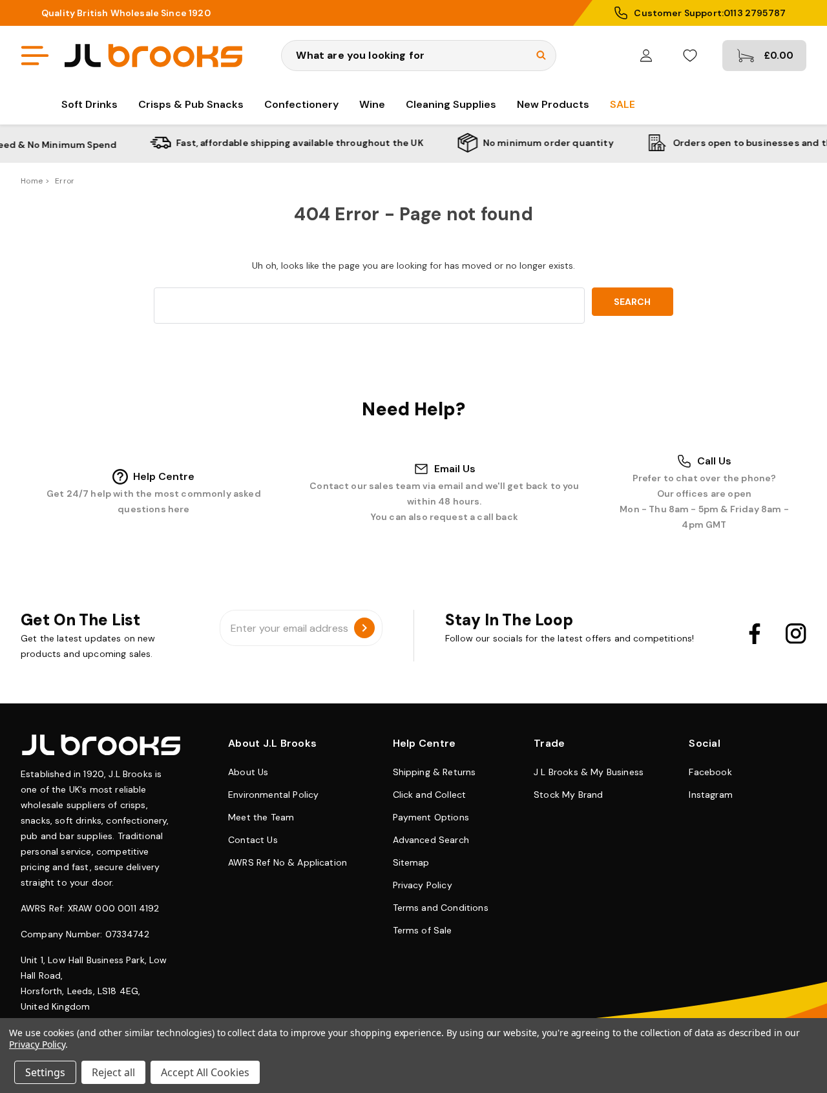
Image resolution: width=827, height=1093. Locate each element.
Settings (45, 1072)
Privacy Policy (422, 885)
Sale (622, 104)
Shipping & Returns (434, 772)
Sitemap (411, 862)
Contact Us (253, 840)
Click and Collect (429, 794)
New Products (553, 104)
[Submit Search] (541, 55)
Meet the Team (261, 817)
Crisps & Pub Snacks (191, 104)
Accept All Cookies (205, 1072)
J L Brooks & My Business (589, 772)
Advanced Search (431, 840)
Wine (372, 104)
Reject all (113, 1072)
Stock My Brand (568, 794)
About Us (248, 772)
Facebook (710, 772)
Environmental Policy (273, 794)
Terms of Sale (422, 930)
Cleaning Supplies (451, 104)
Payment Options (431, 817)
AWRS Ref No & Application (287, 862)
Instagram (710, 794)
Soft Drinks (89, 104)
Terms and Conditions (440, 907)
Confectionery (301, 104)
